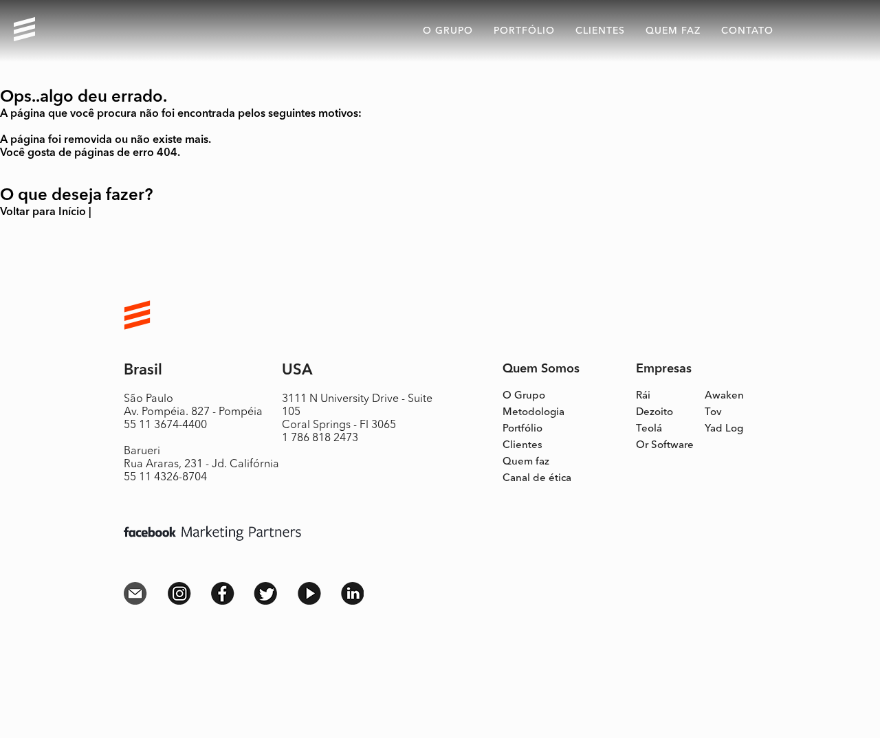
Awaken (724, 396)
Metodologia (533, 412)
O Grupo (524, 396)
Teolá (649, 429)
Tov (713, 412)
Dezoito (654, 412)
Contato (747, 31)
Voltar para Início (43, 212)
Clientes (600, 31)
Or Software (665, 445)
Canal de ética (537, 478)
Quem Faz (673, 31)
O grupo (448, 31)
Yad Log (724, 429)
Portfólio (524, 31)
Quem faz (526, 462)
